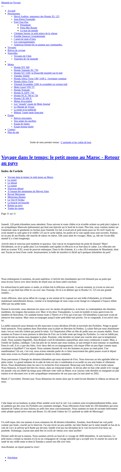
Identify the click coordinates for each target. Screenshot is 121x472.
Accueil (11, 10)
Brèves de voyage (16, 50)
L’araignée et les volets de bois (76, 142)
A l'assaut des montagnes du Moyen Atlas (28, 191)
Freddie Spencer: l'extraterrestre (29, 36)
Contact (11, 129)
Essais (11, 115)
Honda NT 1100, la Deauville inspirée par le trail (38, 73)
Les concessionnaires (24, 42)
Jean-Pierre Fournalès (24, 19)
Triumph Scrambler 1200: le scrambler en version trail (40, 84)
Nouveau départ (15, 188)
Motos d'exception (23, 101)
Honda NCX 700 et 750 (26, 95)
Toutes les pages (16, 208)
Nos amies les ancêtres (25, 121)
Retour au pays (15, 205)
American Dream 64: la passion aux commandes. (38, 44)
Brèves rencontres (23, 118)
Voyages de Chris (22, 56)
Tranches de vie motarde (26, 58)
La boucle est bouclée (18, 202)
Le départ (12, 183)
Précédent (12, 457)
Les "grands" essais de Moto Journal (32, 104)
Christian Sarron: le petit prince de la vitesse (35, 33)
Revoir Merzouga (16, 194)
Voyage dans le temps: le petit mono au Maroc (30, 177)
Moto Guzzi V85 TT (24, 87)
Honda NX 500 (21, 67)
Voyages (12, 47)
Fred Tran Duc (21, 22)
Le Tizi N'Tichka (16, 199)
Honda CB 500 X (23, 98)
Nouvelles (13, 53)
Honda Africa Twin (23, 81)
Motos (11, 64)
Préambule (25, 25)
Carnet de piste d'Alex (25, 39)
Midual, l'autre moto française (28, 112)
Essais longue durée (24, 126)
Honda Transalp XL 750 (26, 70)
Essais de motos (22, 123)
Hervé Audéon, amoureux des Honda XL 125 (36, 16)
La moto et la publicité (25, 109)
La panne (12, 185)
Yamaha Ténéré (21, 75)
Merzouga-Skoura (17, 197)
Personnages (14, 13)
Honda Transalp (22, 90)
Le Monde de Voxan (24, 107)
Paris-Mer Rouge (28, 27)
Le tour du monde (29, 30)
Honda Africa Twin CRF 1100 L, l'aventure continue (40, 78)
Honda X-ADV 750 (24, 92)
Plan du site (13, 132)
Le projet (12, 180)
